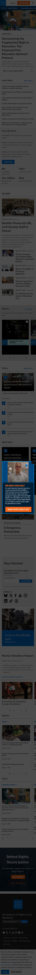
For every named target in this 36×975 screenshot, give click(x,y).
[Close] (32, 462)
